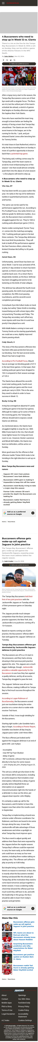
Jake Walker (9, 56)
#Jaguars (15, 741)
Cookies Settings (25, 1020)
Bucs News (11, 521)
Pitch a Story (7, 1006)
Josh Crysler (8, 561)
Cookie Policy (23, 1010)
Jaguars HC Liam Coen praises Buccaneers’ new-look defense (16, 475)
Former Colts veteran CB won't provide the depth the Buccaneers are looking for (19, 494)
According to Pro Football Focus (14, 361)
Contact (5, 999)
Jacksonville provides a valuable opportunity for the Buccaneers (17, 670)
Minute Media (12, 1025)
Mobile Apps (7, 1003)
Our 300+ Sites (24, 999)
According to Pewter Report (24, 727)
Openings (22, 995)
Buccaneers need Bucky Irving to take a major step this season (19, 487)
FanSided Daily (24, 1003)
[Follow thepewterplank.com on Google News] (32, 512)
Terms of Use (7, 1010)
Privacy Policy (23, 1006)
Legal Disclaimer (8, 1014)
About (4, 995)
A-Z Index (5, 1020)
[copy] (14, 60)
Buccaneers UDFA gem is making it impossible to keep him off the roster (19, 481)
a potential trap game (19, 154)
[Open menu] (3, 3)
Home (4, 521)
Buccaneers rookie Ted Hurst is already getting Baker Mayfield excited (16, 502)
